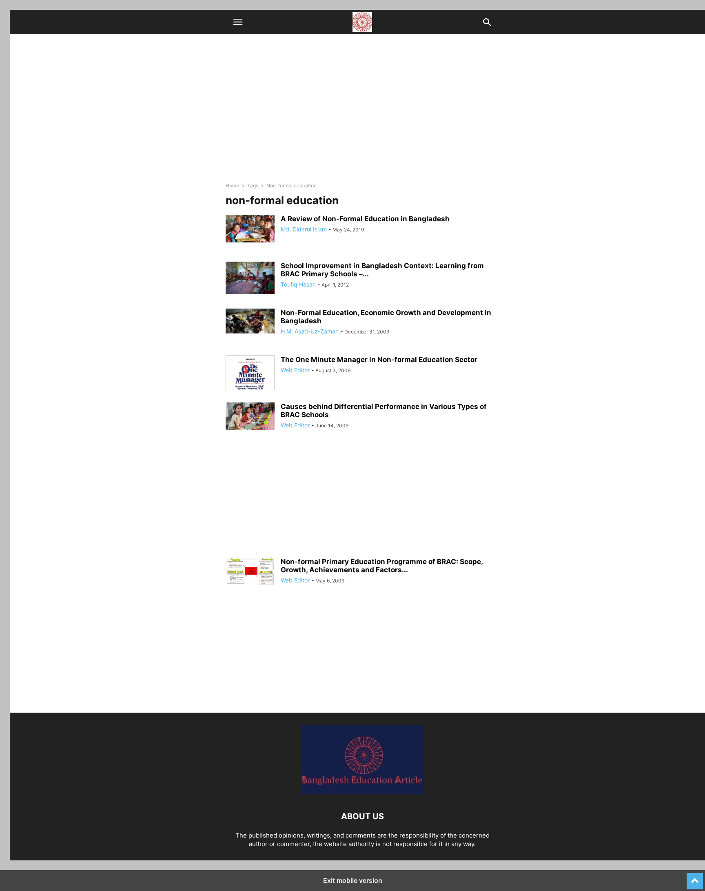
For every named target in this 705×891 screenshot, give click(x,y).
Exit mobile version (352, 880)
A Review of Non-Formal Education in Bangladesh (365, 219)
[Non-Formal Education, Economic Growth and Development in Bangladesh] (250, 321)
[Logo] (362, 791)
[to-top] (695, 877)
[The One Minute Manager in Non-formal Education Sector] (250, 383)
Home (232, 185)
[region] (362, 500)
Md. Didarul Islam (304, 229)
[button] (238, 22)
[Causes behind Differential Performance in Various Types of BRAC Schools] (250, 416)
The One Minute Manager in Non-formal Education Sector (379, 360)
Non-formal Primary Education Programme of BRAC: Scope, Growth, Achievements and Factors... (382, 566)
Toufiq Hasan (298, 284)
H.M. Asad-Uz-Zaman (310, 331)
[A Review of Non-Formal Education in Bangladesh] (250, 228)
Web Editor (295, 370)
